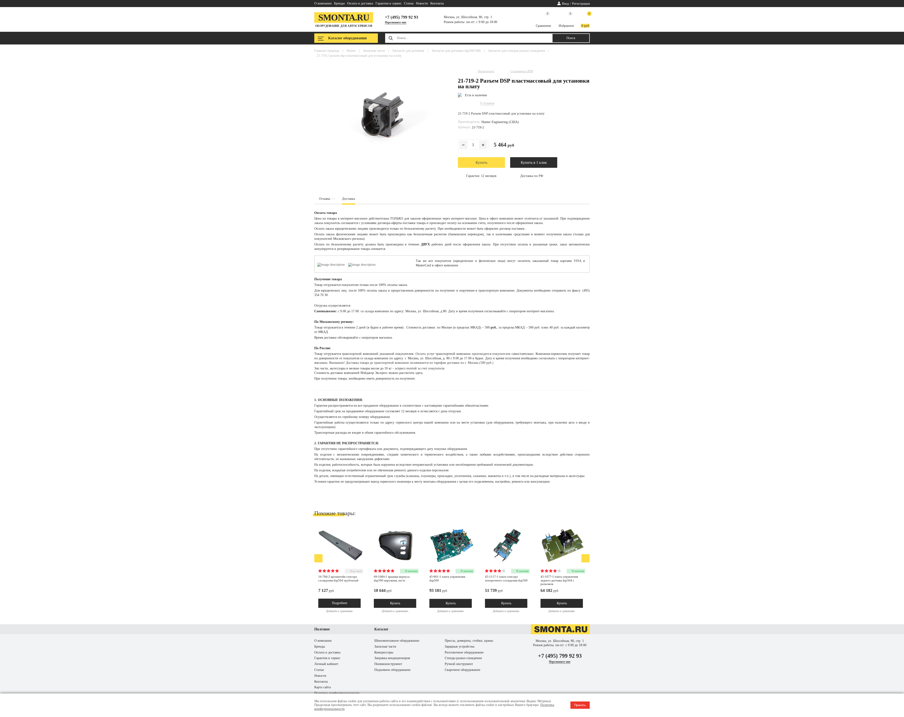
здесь (419, 373)
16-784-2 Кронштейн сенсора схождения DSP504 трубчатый (338, 578)
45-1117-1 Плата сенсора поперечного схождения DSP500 (506, 578)
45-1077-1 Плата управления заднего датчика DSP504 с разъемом (559, 580)
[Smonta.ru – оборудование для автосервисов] (560, 633)
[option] (343, 570)
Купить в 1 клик (534, 162)
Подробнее (339, 603)
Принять (580, 705)
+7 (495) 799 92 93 (401, 17)
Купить (481, 162)
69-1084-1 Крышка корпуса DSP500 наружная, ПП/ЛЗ (392, 578)
